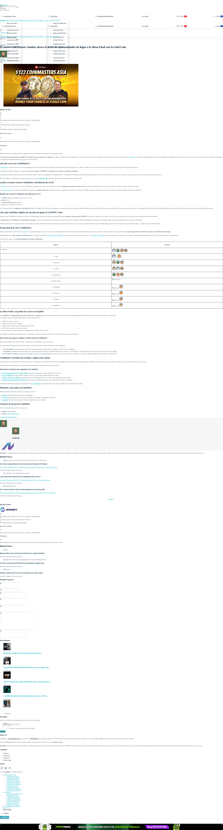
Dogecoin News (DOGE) (14, 784)
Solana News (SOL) (12, 786)
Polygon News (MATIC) (14, 790)
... (4, 710)
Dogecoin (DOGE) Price (59, 60)
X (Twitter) (5, 397)
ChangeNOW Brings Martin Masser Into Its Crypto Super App (26, 667)
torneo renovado (7, 190)
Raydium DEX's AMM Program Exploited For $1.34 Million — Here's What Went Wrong (30, 20)
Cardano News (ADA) (13, 782)
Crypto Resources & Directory (105, 16)
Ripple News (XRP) (12, 779)
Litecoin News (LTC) (13, 787)
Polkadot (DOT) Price (13, 804)
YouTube (4, 395)
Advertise (4, 817)
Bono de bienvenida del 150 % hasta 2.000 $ (15, 373)
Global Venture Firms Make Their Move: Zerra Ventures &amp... (26, 682)
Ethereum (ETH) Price (13, 801)
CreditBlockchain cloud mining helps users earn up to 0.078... (25, 696)
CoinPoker (132, 157)
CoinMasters (3, 167)
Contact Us (6, 757)
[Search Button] (17, 7)
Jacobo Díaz (3, 59)
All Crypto (145, 16)
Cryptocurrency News (9, 16)
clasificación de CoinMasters (55, 235)
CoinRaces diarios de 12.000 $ (10, 377)
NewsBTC (8, 772)
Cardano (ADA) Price (13, 797)
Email (5, 723)
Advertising (6, 755)
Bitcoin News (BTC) (12, 23)
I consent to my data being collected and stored (22, 728)
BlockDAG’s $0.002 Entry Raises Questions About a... (22, 653)
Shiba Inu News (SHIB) (13, 53)
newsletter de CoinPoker (97, 235)
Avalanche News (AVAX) (14, 789)
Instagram (5, 400)
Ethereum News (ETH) (13, 778)
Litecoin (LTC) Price (12, 803)
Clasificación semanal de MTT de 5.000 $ (14, 380)
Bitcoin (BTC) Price (58, 40)
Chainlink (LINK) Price (59, 53)
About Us (6, 753)
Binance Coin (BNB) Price (59, 23)
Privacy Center (7, 760)
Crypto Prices (53, 16)
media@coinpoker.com (12, 414)
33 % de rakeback (7, 375)
